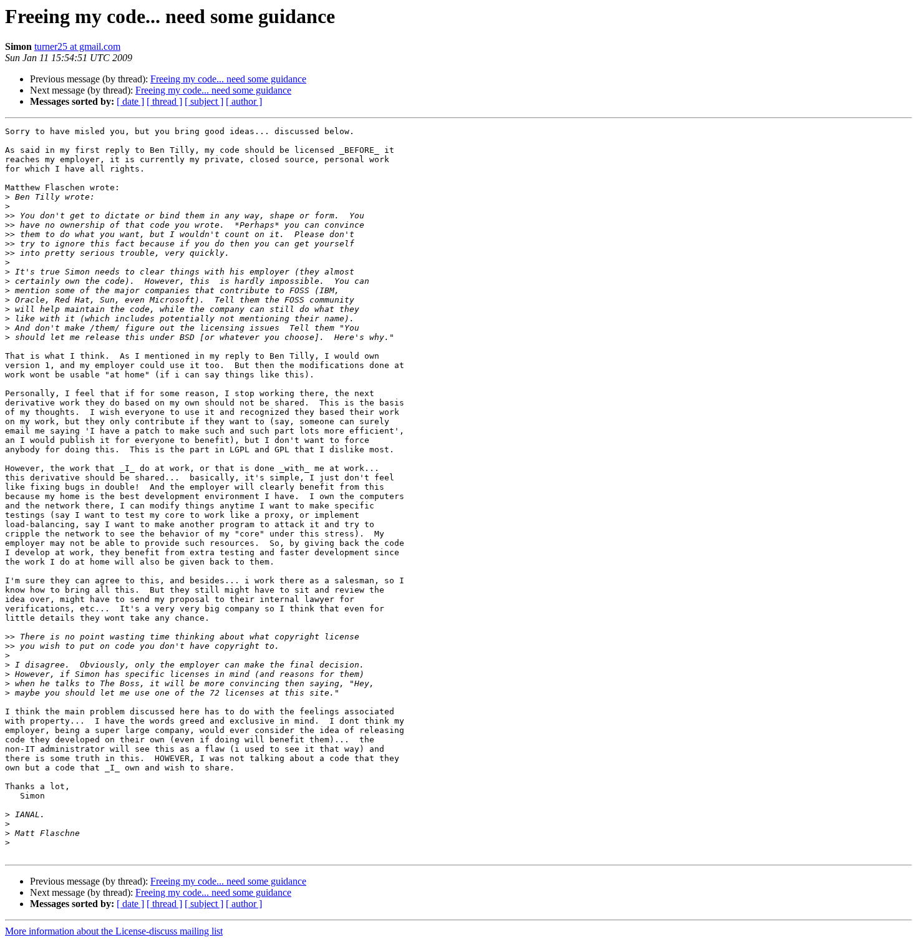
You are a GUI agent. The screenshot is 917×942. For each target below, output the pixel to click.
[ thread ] (164, 101)
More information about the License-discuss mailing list (114, 931)
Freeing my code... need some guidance (228, 79)
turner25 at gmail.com (77, 46)
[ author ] (244, 101)
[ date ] (130, 101)
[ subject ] (204, 101)
